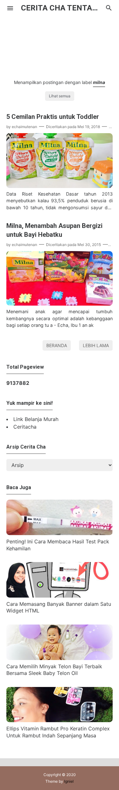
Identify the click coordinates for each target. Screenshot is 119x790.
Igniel (69, 781)
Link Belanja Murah (35, 419)
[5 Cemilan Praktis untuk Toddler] (59, 186)
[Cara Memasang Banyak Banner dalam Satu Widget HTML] (59, 595)
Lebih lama (96, 345)
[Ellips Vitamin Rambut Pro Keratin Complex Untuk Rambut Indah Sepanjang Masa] (59, 720)
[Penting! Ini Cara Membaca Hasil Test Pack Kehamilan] (59, 533)
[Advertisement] (59, 44)
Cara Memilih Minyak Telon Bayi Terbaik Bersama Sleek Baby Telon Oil (54, 670)
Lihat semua (59, 96)
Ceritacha (24, 427)
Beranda (56, 345)
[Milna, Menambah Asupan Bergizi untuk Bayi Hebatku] (59, 304)
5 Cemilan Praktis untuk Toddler (52, 116)
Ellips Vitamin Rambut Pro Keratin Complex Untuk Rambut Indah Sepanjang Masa (58, 732)
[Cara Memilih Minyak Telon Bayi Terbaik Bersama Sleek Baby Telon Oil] (59, 658)
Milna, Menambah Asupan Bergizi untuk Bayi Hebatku (54, 230)
